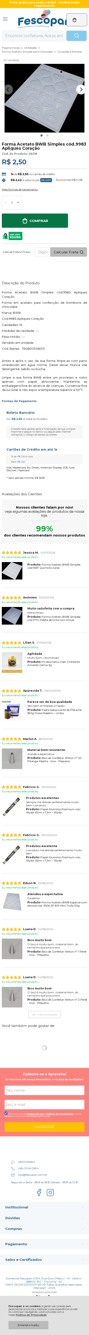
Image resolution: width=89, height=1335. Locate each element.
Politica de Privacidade (59, 1114)
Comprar (38, 221)
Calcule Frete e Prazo (16, 252)
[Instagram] (50, 1195)
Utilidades (30, 47)
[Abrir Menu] (5, 19)
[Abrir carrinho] (76, 19)
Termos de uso (35, 1114)
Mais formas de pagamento (20, 189)
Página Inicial (11, 47)
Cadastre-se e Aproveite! (44, 1074)
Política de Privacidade (31, 1314)
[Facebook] (39, 1195)
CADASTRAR (44, 1127)
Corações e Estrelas (69, 51)
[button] (41, 135)
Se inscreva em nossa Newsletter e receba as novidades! (44, 1079)
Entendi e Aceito (28, 1325)
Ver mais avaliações (44, 1014)
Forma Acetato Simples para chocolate (27, 51)
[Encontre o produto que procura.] (76, 36)
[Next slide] (81, 89)
